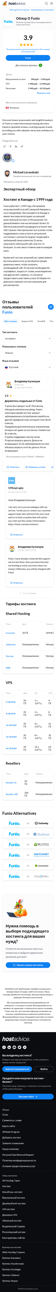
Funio (28, 57)
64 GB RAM (11, 748)
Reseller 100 (12, 794)
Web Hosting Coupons (13, 1252)
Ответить (15, 467)
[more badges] (13, 160)
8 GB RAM (10, 713)
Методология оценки (19, 10)
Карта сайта (8, 1126)
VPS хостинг (8, 1209)
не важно (10, 338)
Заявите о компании (13, 1143)
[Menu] (51, 3)
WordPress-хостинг (12, 1192)
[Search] (46, 3)
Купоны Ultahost (10, 1275)
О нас (5, 1114)
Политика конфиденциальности (19, 1160)
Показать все (43, 93)
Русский (13, 367)
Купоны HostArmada (13, 1263)
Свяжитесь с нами (12, 1120)
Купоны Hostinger (11, 1269)
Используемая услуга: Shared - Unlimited (25, 456)
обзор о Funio (28, 18)
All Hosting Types (11, 1180)
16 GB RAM (11, 725)
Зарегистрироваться (17, 1069)
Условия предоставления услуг (18, 1166)
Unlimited (10, 644)
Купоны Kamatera (11, 1257)
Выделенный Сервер (13, 1226)
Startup (9, 656)
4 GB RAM (10, 702)
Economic (10, 633)
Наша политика (10, 1149)
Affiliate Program (11, 1131)
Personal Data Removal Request (18, 1154)
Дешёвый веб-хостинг (14, 1203)
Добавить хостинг (11, 1137)
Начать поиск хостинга (30, 965)
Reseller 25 (11, 783)
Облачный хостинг (12, 1220)
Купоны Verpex (10, 1280)
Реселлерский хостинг (14, 1232)
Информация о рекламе (42, 10)
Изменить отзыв (37, 467)
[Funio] (8, 21)
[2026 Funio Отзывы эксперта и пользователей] (4, 146)
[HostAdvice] (14, 3)
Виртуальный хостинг (13, 1197)
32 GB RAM (11, 737)
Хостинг (6, 1186)
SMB (8, 668)
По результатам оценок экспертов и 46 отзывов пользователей (28, 50)
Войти (44, 1069)
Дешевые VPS (9, 1214)
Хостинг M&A (26, 1096)
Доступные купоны (28, 65)
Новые (9, 352)
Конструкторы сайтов (13, 1237)
